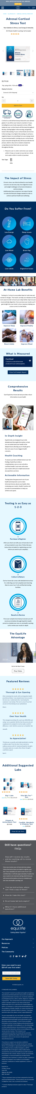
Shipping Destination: (7, 89)
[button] (15, 34)
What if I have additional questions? (15, 908)
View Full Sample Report (18, 372)
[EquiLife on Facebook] (13, 956)
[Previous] (3, 51)
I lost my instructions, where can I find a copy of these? (17, 888)
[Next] (32, 51)
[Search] (29, 7)
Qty (3, 97)
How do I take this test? (15, 895)
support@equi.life (27, 1012)
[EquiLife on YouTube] (16, 956)
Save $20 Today (11, 978)
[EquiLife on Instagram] (10, 956)
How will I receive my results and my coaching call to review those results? (18, 859)
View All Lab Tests (18, 831)
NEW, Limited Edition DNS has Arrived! (18, 1)
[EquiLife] (18, 7)
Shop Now (18, 4)
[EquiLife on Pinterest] (19, 956)
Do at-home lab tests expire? (17, 901)
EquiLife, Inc (20, 984)
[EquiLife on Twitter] (22, 956)
